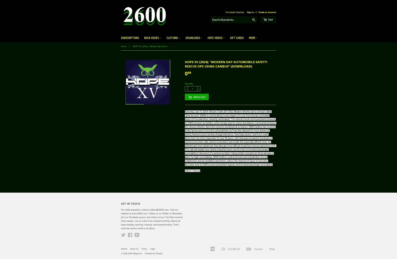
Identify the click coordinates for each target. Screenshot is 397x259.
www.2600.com (139, 213)
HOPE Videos (215, 38)
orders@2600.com (159, 209)
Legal (152, 248)
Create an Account (267, 12)
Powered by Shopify (154, 253)
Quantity (189, 83)
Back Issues (151, 38)
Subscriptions (130, 38)
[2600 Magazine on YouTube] (137, 235)
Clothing (172, 38)
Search (124, 248)
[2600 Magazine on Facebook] (130, 235)
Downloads (193, 38)
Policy (144, 248)
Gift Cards (237, 38)
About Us (134, 248)
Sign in (250, 12)
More (252, 38)
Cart (270, 19)
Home (123, 46)
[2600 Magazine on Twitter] (123, 235)
